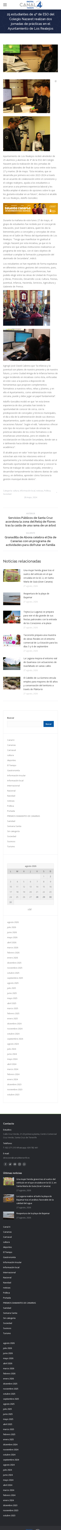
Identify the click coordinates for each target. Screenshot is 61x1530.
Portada (11, 811)
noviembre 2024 (14, 1028)
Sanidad (11, 821)
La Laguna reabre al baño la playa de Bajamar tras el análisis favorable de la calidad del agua (35, 1200)
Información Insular (16, 775)
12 (24, 886)
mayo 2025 (12, 998)
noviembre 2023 (14, 1089)
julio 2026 (11, 927)
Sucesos (11, 841)
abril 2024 (11, 1064)
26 (24, 897)
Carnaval (11, 750)
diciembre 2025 (14, 962)
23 (50, 891)
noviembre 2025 (14, 967)
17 (11, 891)
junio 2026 (12, 932)
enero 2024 (12, 1079)
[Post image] (11, 575)
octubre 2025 (13, 972)
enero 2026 (12, 957)
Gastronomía (13, 770)
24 (11, 897)
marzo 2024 (12, 1069)
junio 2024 (12, 1054)
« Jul (29, 909)
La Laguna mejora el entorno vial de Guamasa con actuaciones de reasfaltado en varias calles (40, 662)
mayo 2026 (12, 937)
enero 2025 (12, 1018)
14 (37, 886)
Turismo (11, 846)
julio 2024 (11, 1048)
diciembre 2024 (14, 1023)
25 (17, 897)
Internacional (13, 785)
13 (30, 886)
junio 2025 (12, 993)
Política (47, 490)
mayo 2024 (12, 1059)
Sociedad (7, 494)
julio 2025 (11, 988)
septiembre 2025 (15, 977)
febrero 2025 (13, 1013)
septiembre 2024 (15, 1038)
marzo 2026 (12, 947)
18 (17, 891)
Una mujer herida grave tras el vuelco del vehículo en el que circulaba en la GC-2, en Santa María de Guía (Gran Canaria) (38, 576)
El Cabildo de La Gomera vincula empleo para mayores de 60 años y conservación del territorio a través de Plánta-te (40, 683)
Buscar (10, 718)
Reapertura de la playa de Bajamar (36, 595)
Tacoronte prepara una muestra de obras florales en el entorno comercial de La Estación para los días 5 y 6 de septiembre (40, 641)
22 (44, 891)
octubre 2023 (13, 1094)
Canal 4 (10, 740)
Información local (27, 490)
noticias (39, 490)
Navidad (11, 795)
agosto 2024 (13, 1043)
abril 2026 (11, 942)
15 (44, 886)
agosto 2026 (13, 922)
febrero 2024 (13, 1074)
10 (11, 886)
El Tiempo (11, 765)
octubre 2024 (13, 1033)
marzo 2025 (12, 1008)
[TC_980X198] (30, 213)
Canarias (11, 745)
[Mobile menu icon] (5, 5)
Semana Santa (14, 826)
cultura (16, 490)
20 (30, 891)
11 (17, 886)
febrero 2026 (13, 952)
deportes (11, 760)
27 (30, 897)
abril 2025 (11, 1003)
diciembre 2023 (14, 1084)
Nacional (11, 790)
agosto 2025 (13, 983)
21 (37, 891)
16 (50, 886)
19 (24, 891)
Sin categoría (13, 831)
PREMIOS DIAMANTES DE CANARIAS (23, 816)
